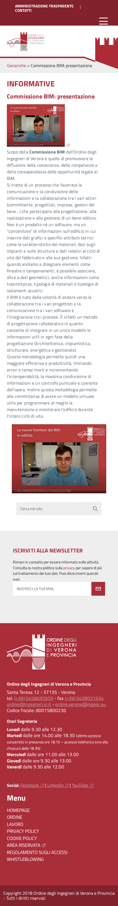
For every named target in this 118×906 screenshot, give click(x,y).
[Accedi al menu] (103, 21)
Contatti (23, 10)
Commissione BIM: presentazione (51, 96)
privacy (69, 568)
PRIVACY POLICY (23, 831)
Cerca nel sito (31, 509)
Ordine (14, 817)
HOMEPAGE (18, 810)
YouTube (80, 785)
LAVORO (15, 824)
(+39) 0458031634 (84, 698)
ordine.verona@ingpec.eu (80, 704)
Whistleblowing (25, 859)
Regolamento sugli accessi (37, 852)
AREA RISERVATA (23, 845)
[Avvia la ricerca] (95, 508)
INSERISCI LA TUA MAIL (35, 589)
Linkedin (55, 785)
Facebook (29, 785)
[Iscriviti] (98, 589)
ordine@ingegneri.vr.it (29, 704)
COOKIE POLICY (22, 838)
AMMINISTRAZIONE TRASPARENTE (44, 6)
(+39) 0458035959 (33, 698)
